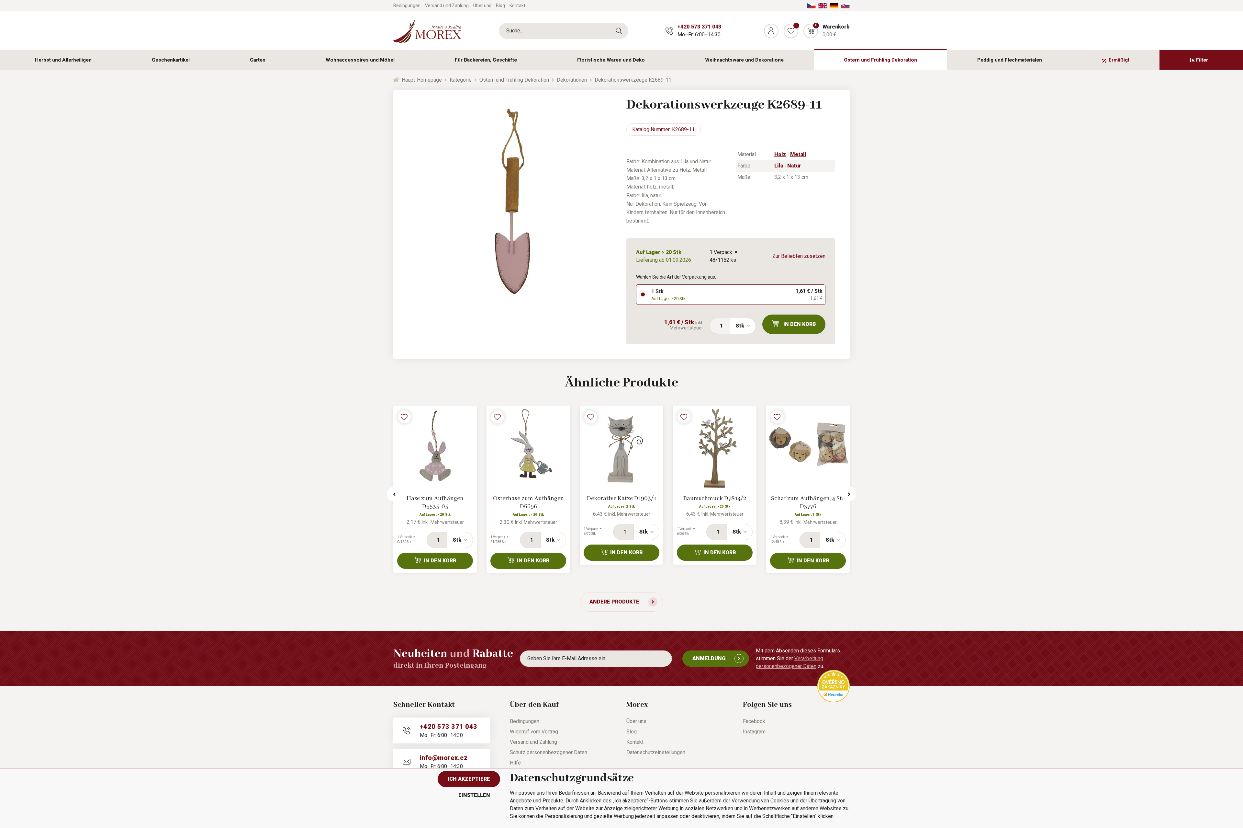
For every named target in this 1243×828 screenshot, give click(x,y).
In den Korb (799, 324)
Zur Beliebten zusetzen (798, 256)
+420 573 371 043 (699, 27)
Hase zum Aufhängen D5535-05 (435, 503)
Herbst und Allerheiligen (63, 60)
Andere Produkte (614, 602)
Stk (740, 326)
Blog (500, 5)
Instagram (754, 732)
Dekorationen (572, 80)
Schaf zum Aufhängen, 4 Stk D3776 (808, 503)
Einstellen (474, 795)
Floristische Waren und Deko (611, 60)
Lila (779, 166)
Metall (798, 154)
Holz (780, 154)
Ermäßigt (1119, 60)
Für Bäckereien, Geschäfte (486, 60)
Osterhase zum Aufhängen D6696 (528, 503)
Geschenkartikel (171, 60)
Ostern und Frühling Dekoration (880, 60)
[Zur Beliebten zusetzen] (404, 416)
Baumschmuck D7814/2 (714, 498)
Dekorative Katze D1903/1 (621, 498)
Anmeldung (708, 658)
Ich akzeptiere (469, 779)
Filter (1202, 60)
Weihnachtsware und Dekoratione (744, 60)
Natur (794, 166)
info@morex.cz (443, 758)
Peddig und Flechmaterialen (1009, 60)
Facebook (754, 721)
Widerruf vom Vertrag (534, 732)
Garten (257, 60)
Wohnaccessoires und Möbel (360, 60)
